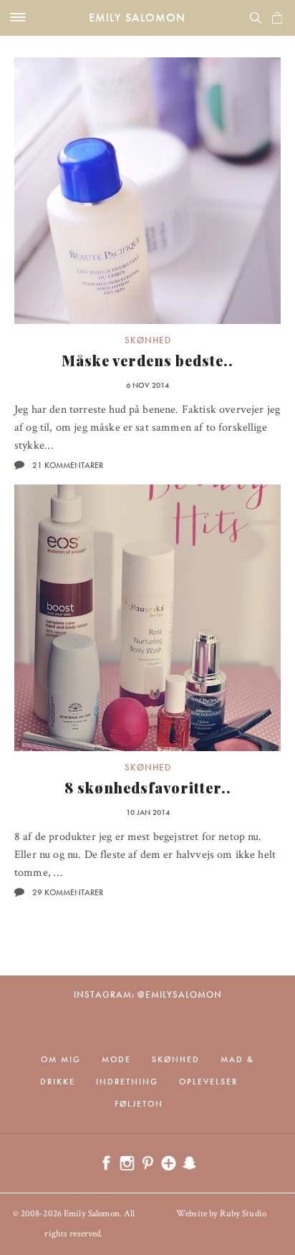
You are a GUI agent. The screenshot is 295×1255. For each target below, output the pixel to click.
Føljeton (139, 1104)
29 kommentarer (67, 892)
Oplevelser (208, 1081)
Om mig (61, 1059)
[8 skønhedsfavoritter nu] (147, 618)
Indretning (127, 1081)
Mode (116, 1059)
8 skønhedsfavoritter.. (147, 787)
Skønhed (148, 340)
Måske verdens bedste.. (147, 360)
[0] (277, 18)
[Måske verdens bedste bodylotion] (147, 190)
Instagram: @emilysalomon (148, 994)
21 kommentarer (67, 465)
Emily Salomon (137, 17)
